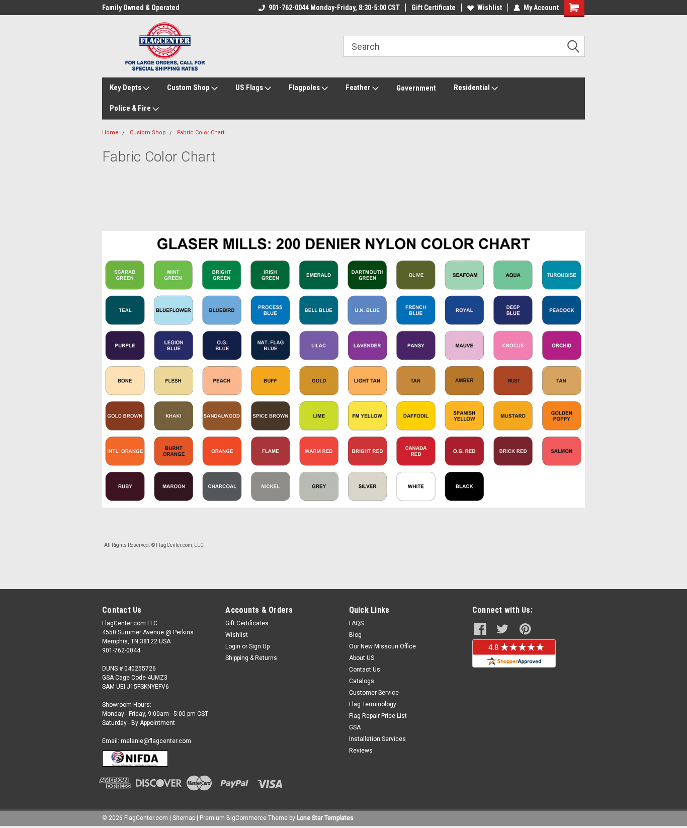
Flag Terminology (372, 704)
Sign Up (259, 646)
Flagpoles (305, 87)
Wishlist (489, 8)
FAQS (356, 623)
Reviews (361, 750)
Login (232, 646)
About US (361, 657)
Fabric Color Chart (200, 132)
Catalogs (361, 681)
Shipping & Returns (251, 657)
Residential (472, 87)
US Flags (250, 87)
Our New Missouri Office (382, 646)
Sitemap (184, 817)
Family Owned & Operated (141, 8)
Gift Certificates (247, 623)
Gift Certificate (433, 8)
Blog (355, 634)
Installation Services (377, 738)
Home (110, 132)
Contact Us (364, 669)
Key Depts (126, 87)
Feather (359, 87)
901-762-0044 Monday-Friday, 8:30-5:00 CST (334, 8)
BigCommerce (246, 817)
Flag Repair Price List (378, 715)
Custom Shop (189, 87)
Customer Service (374, 692)
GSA (355, 727)
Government (416, 88)
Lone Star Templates (325, 817)
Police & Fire (131, 108)
